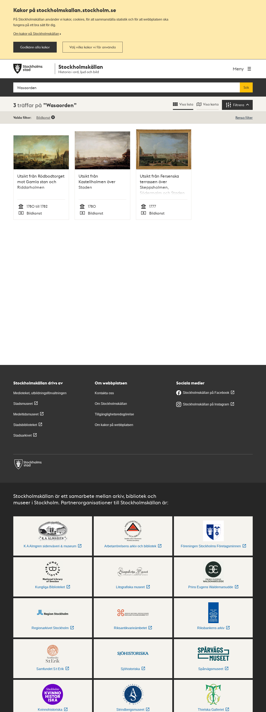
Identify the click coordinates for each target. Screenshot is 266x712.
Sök (246, 87)
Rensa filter (244, 117)
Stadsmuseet (23, 403)
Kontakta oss (104, 393)
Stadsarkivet (22, 435)
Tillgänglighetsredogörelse (114, 414)
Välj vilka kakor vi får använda (92, 47)
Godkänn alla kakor (35, 47)
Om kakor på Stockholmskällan (36, 34)
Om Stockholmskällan (111, 403)
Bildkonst (43, 117)
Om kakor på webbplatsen (114, 425)
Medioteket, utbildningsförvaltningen (39, 393)
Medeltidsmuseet (25, 414)
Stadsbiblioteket (25, 425)
